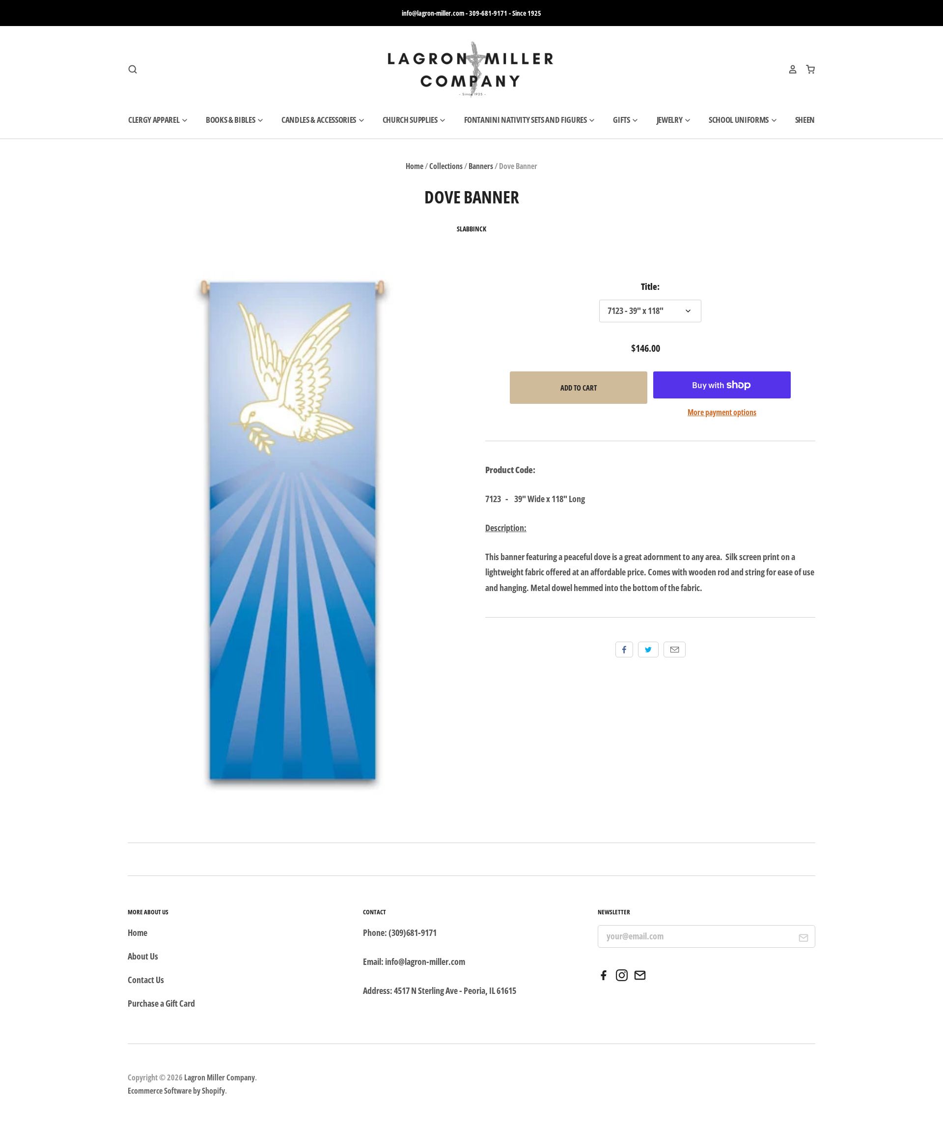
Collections (446, 166)
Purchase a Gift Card (161, 1003)
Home (414, 166)
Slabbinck (471, 229)
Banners (481, 166)
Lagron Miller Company (219, 1077)
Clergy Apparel (154, 119)
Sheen (805, 119)
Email (675, 649)
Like (624, 649)
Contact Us (146, 980)
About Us (143, 956)
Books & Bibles (231, 119)
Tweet (648, 649)
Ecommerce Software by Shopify (176, 1090)
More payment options (722, 412)
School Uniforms (739, 119)
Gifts (622, 119)
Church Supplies (411, 119)
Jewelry (670, 119)
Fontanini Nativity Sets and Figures (526, 119)
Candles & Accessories (319, 119)
